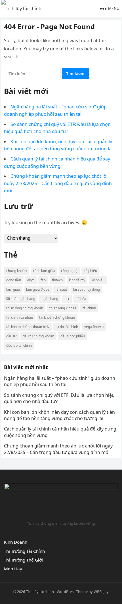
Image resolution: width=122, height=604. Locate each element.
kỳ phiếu (97, 280)
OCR (67, 298)
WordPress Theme (72, 591)
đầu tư (11, 336)
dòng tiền (13, 280)
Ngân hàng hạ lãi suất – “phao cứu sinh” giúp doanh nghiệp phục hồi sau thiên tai (59, 381)
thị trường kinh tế (62, 308)
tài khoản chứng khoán (57, 317)
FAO (43, 280)
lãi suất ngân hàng (20, 298)
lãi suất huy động (86, 289)
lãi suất (61, 289)
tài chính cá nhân (19, 317)
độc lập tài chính (19, 345)
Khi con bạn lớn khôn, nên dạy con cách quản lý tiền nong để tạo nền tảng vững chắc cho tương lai (59, 415)
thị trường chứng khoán (24, 308)
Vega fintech (94, 326)
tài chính (89, 308)
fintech (57, 280)
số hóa (81, 298)
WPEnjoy (101, 591)
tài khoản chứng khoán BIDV (27, 326)
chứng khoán (16, 270)
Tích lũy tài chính (40, 591)
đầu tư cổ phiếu (72, 336)
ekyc (30, 280)
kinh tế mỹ (77, 280)
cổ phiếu (90, 270)
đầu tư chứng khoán (38, 336)
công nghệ (69, 270)
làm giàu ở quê (37, 289)
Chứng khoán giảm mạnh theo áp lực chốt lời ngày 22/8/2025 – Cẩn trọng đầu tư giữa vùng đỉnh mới (58, 183)
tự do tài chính (67, 326)
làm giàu (13, 289)
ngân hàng (49, 298)
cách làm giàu (44, 270)
